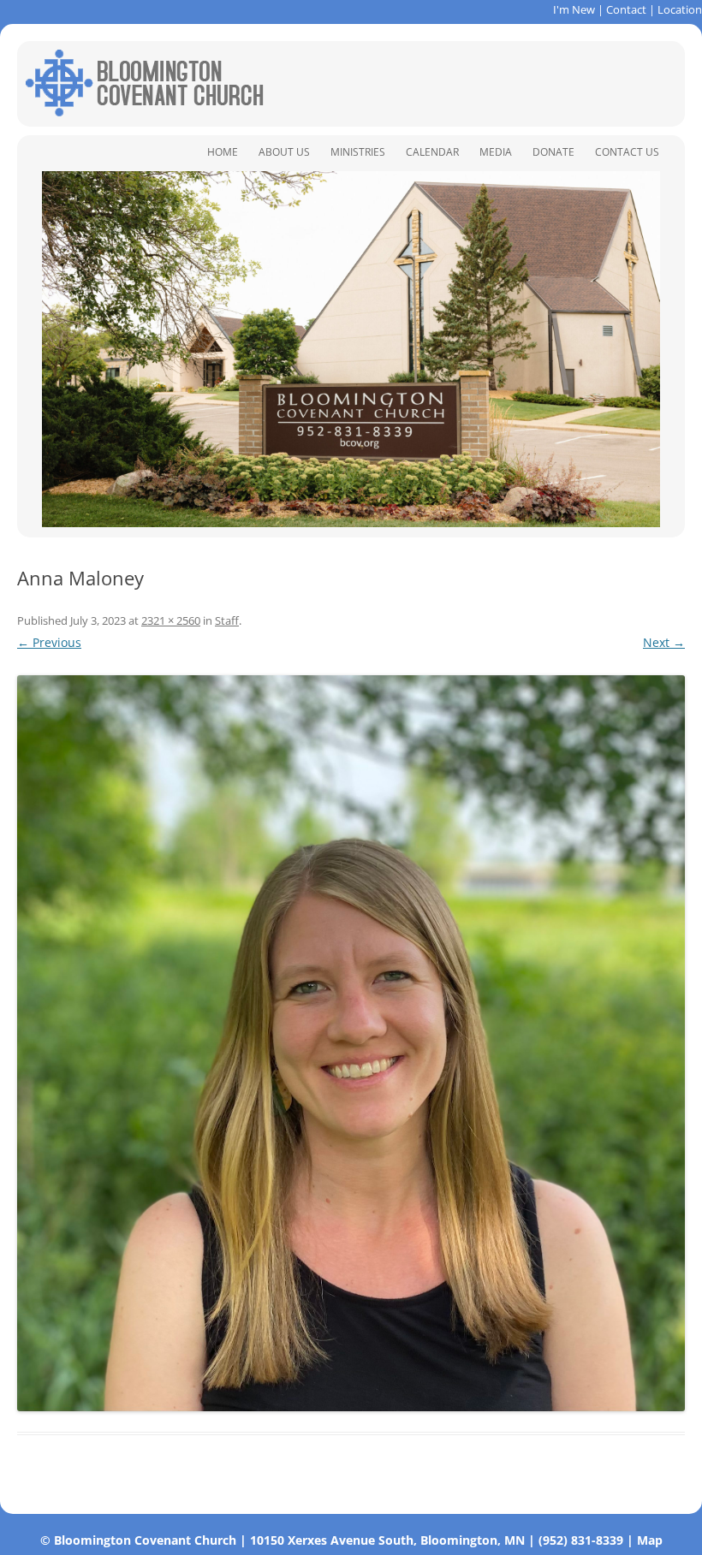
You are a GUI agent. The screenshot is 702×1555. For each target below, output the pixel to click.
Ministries (357, 152)
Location (679, 9)
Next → (664, 642)
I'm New (574, 9)
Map (650, 1540)
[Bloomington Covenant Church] (145, 112)
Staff (227, 620)
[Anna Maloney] (351, 1043)
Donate (553, 152)
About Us (284, 152)
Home (222, 152)
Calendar (432, 152)
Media (495, 152)
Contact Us (627, 152)
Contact (626, 9)
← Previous (49, 642)
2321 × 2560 (170, 620)
